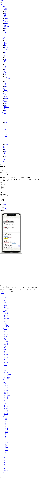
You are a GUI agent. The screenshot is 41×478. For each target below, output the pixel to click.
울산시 (4, 460)
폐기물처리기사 (5, 110)
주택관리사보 (5, 72)
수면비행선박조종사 (6, 98)
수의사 (4, 44)
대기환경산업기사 (6, 101)
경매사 (4, 333)
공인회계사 (5, 380)
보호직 (5, 135)
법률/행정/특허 (4, 53)
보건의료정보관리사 (6, 60)
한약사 (4, 69)
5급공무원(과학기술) (6, 144)
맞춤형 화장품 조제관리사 (7, 354)
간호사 (4, 57)
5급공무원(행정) (6, 452)
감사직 (6, 436)
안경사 (4, 61)
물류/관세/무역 (4, 346)
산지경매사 (5, 335)
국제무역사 (5, 52)
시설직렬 (5, 124)
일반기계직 (6, 120)
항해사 (4, 401)
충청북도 (5, 467)
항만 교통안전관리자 (6, 321)
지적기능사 (5, 11)
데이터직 (6, 127)
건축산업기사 (5, 8)
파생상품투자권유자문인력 (7, 308)
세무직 (6, 444)
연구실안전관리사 (6, 76)
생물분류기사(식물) (6, 405)
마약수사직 (6, 134)
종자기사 (5, 339)
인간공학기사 (5, 36)
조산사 (4, 364)
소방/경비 (4, 82)
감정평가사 (5, 71)
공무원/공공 (2, 112)
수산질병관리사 (5, 43)
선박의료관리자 (5, 96)
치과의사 (5, 366)
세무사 (4, 81)
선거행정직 (6, 117)
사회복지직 (6, 136)
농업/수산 (4, 38)
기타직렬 (5, 129)
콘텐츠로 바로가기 (2, 0)
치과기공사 (5, 67)
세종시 (4, 465)
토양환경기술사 (6, 413)
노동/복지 (4, 35)
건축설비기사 (5, 298)
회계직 (5, 119)
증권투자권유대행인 (6, 307)
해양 (3, 93)
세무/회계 (4, 379)
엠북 (0, 1)
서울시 (4, 148)
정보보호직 (6, 128)
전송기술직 (6, 428)
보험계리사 (5, 15)
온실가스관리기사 (6, 106)
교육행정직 (6, 115)
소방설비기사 (5, 84)
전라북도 (5, 154)
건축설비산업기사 (6, 9)
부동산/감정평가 (4, 70)
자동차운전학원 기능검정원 (7, 315)
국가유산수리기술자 (6, 47)
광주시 (4, 153)
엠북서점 (2, 4)
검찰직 (5, 130)
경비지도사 (5, 83)
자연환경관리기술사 (6, 411)
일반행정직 (6, 418)
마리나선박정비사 (6, 95)
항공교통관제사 (7, 325)
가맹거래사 (5, 302)
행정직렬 (5, 113)
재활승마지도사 (5, 49)
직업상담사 (5, 37)
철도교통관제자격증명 (6, 26)
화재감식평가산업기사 (6, 388)
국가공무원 (4, 451)
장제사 (4, 50)
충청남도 (5, 156)
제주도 (4, 158)
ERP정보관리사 (5, 19)
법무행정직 (6, 116)
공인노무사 (5, 329)
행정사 (4, 56)
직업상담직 (6, 139)
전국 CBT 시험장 (5, 25)
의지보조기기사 (6, 362)
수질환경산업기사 (6, 105)
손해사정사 (5, 16)
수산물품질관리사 (6, 337)
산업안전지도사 (5, 74)
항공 (4, 30)
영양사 (4, 62)
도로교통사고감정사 (6, 21)
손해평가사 (5, 42)
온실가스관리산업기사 (6, 107)
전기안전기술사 (5, 77)
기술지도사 (5, 14)
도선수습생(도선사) (6, 94)
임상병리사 (5, 65)
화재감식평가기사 (6, 387)
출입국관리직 (6, 140)
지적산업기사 (5, 300)
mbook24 (7, 209)
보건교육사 (5, 356)
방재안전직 (6, 442)
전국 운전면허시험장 (6, 317)
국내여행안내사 (5, 48)
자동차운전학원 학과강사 (6, 24)
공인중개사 (5, 370)
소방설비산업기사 (6, 385)
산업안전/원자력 (4, 73)
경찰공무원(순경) (6, 159)
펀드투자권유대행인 (6, 18)
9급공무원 (5, 145)
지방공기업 (4, 162)
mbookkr (5, 208)
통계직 (5, 141)
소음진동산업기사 (6, 103)
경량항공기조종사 (7, 323)
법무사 (4, 54)
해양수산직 (6, 450)
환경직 (5, 142)
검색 (0, 285)
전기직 (6, 426)
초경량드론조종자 (7, 33)
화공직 (6, 427)
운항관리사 (6, 31)
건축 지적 (4, 6)
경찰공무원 (4, 469)
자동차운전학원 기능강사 (6, 23)
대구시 (4, 461)
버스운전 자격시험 (6, 313)
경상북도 (5, 152)
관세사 (4, 347)
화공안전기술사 (5, 79)
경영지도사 (5, 13)
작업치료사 (5, 66)
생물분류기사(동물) (6, 102)
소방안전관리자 (5, 86)
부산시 (4, 459)
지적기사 (5, 10)
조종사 (5, 32)
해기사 (4, 99)
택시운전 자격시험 (6, 28)
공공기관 (4, 473)
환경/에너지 (4, 100)
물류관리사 (5, 348)
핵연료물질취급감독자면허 (7, 78)
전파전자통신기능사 (6, 91)
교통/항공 (4, 20)
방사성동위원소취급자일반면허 (7, 374)
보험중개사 (5, 306)
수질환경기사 (5, 407)
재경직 (5, 118)
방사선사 (5, 59)
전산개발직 (6, 434)
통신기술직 (6, 123)
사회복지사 (5, 331)
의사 (4, 64)
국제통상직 (6, 420)
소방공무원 (4, 161)
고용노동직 (6, 419)
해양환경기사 (5, 111)
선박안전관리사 (6, 397)
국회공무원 (4, 146)
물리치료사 (5, 355)
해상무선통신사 (5, 90)
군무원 (3, 163)
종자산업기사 (5, 45)
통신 (3, 88)
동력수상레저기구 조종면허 (7, 395)
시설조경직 (6, 125)
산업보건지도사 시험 (6, 372)
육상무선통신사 (5, 89)
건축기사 (5, 7)
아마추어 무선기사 (6, 389)
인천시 (4, 149)
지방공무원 (4, 147)
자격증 (2, 294)
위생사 (4, 360)
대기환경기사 (5, 403)
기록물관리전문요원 (3, 204)
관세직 (6, 438)
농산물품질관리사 (6, 40)
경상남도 (5, 151)
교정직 (5, 132)
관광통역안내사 (6, 341)
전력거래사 (5, 108)
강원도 (4, 157)
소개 (2, 292)
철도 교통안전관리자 (6, 27)
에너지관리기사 (6, 409)
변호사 (4, 55)
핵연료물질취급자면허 (6, 378)
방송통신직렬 (5, 122)
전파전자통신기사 (6, 393)
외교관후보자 (6, 137)
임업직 (6, 446)
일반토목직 (6, 432)
